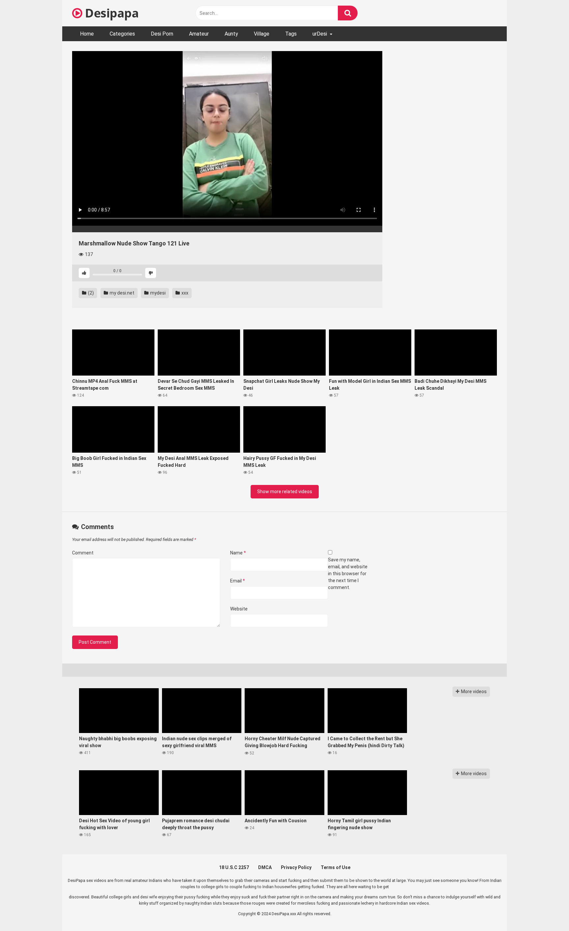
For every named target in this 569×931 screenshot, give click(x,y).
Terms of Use (335, 867)
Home (87, 34)
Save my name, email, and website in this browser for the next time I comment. (347, 573)
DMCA (265, 867)
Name (238, 552)
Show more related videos (284, 491)
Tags (291, 34)
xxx (184, 293)
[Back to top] (547, 911)
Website (239, 608)
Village (261, 34)
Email (237, 580)
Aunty (231, 34)
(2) (90, 293)
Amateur (199, 34)
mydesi (157, 293)
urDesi (319, 34)
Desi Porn (162, 34)
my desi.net (121, 293)
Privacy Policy (296, 867)
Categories (122, 34)
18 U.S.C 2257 (234, 867)
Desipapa (110, 13)
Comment (83, 552)
